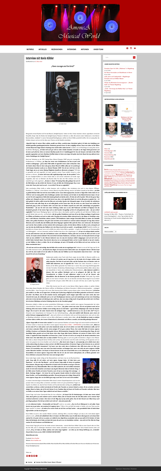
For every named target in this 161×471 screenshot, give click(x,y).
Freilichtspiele (107, 173)
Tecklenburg (107, 183)
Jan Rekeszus (113, 175)
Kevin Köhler (44, 462)
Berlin (106, 169)
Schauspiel (127, 180)
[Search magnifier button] (134, 57)
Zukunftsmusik (108, 159)
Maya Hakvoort (115, 176)
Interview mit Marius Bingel (111, 136)
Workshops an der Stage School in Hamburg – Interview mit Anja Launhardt (126, 118)
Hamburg (123, 173)
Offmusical (58, 462)
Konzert (49, 462)
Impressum (119, 469)
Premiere (107, 180)
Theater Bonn (132, 183)
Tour (125, 185)
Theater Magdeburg (110, 185)
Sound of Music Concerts (118, 182)
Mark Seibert (108, 176)
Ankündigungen (108, 151)
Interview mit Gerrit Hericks (111, 117)
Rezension (107, 157)
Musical (53, 462)
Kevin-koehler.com (36, 440)
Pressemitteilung (108, 155)
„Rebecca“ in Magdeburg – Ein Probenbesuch (126, 136)
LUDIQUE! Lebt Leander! (111, 212)
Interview (30, 462)
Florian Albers (131, 171)
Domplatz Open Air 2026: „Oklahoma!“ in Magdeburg (119, 68)
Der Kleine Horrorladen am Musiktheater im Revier (118, 72)
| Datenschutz (126, 469)
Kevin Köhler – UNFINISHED (73, 324)
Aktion (106, 149)
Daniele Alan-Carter (125, 169)
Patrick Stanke (130, 179)
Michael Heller (129, 176)
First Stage (126, 171)
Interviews (71, 49)
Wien (111, 186)
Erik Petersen (121, 171)
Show (110, 182)
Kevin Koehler (35, 438)
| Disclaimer (133, 469)
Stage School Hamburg (130, 182)
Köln (124, 175)
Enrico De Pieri (115, 171)
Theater (119, 183)
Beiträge (30, 49)
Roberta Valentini (114, 180)
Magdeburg (129, 175)
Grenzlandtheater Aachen (115, 173)
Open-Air (124, 179)
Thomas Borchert (120, 185)
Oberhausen (114, 179)
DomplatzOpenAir (107, 171)
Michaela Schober (122, 176)
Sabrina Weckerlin (121, 180)
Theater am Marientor (125, 183)
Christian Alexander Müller (115, 169)
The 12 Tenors (113, 183)
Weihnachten (106, 186)
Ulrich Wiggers (129, 185)
